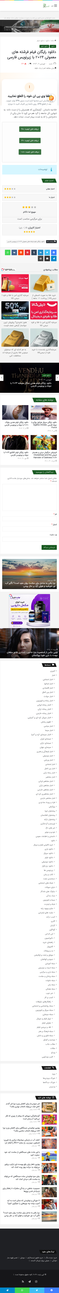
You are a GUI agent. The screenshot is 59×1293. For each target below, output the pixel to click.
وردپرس (52, 1086)
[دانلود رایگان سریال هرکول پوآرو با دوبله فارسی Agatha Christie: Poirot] (44, 412)
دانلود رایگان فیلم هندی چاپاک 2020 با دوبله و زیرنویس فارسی (16, 423)
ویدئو (53, 1052)
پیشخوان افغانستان (48, 815)
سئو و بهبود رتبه (47, 908)
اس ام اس (49, 933)
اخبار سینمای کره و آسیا (41, 734)
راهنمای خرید (48, 942)
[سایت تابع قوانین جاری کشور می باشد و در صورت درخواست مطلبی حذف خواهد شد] (29, 25)
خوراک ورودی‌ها (49, 1078)
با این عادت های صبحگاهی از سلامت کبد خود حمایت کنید (22, 1154)
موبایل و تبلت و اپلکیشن (43, 955)
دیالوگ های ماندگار (47, 891)
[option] (29, 378)
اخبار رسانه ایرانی (44, 705)
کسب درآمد (50, 917)
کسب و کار (48, 997)
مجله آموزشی (50, 963)
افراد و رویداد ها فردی (47, 802)
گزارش (52, 925)
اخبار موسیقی (48, 755)
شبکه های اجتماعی (45, 883)
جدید (50, 64)
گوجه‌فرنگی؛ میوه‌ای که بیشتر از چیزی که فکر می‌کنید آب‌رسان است (22, 1117)
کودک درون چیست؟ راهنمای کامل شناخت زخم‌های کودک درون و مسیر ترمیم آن (32, 584)
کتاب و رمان (48, 874)
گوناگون (52, 929)
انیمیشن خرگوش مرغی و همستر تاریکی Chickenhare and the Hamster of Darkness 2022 (44, 455)
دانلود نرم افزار (47, 866)
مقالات (52, 1048)
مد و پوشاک (48, 950)
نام (55, 514)
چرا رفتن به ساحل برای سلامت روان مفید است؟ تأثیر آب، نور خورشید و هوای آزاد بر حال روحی (21, 1214)
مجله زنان (51, 984)
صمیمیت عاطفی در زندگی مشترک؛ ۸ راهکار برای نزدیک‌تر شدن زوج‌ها (21, 1190)
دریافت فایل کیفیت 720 (30, 140)
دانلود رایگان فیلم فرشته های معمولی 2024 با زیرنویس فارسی (25, 241)
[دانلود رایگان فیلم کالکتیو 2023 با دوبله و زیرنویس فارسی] (15, 442)
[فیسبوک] (54, 252)
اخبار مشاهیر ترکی (46, 785)
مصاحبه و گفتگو (49, 1039)
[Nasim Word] (46, 5)
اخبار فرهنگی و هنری (45, 751)
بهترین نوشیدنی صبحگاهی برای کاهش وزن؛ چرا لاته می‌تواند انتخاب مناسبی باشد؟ (21, 1129)
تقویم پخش (46, 721)
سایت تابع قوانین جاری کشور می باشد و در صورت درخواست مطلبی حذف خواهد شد (29, 18)
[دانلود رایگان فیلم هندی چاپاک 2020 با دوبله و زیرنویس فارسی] (15, 412)
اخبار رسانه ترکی (44, 709)
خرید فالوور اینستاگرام (35, 1257)
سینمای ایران (45, 738)
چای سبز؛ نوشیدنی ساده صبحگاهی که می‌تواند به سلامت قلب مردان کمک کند (22, 1178)
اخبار (53, 675)
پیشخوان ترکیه (49, 819)
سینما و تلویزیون (49, 900)
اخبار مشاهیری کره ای (44, 794)
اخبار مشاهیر (50, 777)
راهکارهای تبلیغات (43, 1001)
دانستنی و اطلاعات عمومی (45, 836)
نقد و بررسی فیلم (44, 1027)
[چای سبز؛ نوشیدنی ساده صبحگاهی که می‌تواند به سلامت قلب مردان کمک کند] (49, 1180)
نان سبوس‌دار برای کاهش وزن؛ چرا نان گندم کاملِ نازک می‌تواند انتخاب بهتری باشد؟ (23, 1105)
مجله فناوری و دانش (45, 1035)
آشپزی (52, 671)
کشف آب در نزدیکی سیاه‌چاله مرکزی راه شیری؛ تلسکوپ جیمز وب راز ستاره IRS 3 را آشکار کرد (22, 1141)
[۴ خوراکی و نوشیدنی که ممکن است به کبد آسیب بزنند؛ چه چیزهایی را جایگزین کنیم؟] (49, 1204)
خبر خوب (49, 993)
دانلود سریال (48, 853)
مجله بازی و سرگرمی (47, 972)
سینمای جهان (45, 747)
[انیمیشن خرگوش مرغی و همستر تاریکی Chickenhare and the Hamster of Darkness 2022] (44, 442)
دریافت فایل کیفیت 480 (30, 129)
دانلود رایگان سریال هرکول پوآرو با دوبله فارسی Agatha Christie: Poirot (44, 425)
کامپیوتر (50, 946)
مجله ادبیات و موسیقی (46, 967)
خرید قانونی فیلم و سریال (43, 844)
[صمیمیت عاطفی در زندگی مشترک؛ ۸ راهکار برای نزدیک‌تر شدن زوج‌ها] (49, 1192)
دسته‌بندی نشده (49, 878)
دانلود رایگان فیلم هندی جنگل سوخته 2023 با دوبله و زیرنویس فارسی (30, 384)
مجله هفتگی (50, 989)
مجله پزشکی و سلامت (47, 976)
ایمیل (54, 524)
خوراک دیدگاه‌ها (49, 1082)
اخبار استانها (48, 683)
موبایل (22, 1257)
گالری (53, 921)
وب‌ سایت (53, 534)
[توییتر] (47, 252)
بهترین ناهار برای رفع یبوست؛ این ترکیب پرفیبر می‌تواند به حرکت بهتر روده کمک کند (22, 1166)
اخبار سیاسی (48, 726)
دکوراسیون (49, 938)
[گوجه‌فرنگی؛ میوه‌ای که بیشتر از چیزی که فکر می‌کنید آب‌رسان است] (49, 1120)
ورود (53, 1074)
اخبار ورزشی (48, 760)
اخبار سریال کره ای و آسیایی (39, 717)
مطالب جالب (50, 1044)
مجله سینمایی (48, 1014)
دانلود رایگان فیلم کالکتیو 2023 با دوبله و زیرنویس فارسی (16, 454)
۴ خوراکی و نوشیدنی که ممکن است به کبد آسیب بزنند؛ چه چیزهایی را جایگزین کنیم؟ (23, 1202)
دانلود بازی (49, 849)
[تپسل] (10, 595)
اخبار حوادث (48, 696)
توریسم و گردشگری (47, 823)
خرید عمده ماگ (51, 1257)
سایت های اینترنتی (45, 912)
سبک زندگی (50, 895)
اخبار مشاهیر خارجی (45, 789)
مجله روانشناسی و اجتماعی (42, 1006)
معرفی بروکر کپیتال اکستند (40, 1260)
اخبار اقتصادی (48, 688)
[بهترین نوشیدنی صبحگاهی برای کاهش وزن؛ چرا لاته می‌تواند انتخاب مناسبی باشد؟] (49, 1132)
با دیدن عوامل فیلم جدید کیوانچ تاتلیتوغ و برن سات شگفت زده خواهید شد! (31, 654)
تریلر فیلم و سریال (43, 1018)
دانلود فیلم (40, 40)
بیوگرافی (52, 806)
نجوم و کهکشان (47, 959)
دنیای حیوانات (50, 887)
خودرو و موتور (50, 832)
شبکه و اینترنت (49, 904)
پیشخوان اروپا (50, 811)
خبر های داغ (50, 827)
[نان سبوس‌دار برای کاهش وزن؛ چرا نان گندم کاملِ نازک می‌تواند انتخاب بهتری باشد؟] (49, 1107)
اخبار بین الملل (47, 692)
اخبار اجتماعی (48, 679)
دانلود (47, 40)
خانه (52, 40)
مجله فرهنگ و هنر (46, 1031)
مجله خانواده (50, 980)
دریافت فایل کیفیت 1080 (30, 151)
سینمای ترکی (45, 743)
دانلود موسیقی (47, 861)
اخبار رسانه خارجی (43, 713)
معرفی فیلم (46, 1023)
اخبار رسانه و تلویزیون (44, 700)
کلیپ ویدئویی (47, 1056)
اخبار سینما (49, 730)
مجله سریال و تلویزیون (44, 1010)
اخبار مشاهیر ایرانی (45, 781)
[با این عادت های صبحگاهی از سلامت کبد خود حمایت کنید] (49, 1156)
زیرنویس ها (48, 870)
